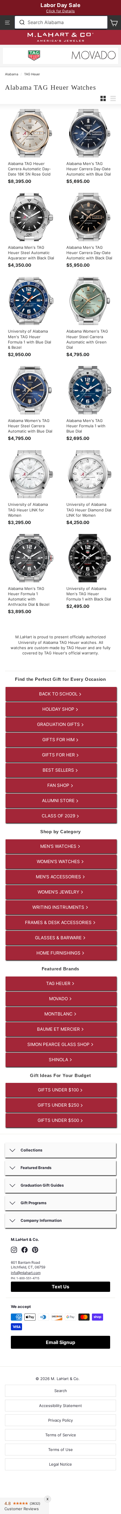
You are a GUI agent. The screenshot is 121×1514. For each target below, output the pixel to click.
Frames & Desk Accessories (59, 922)
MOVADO (59, 998)
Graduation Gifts (59, 724)
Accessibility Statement (60, 1405)
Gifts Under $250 (59, 1105)
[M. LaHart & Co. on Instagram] (14, 1250)
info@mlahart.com (26, 1272)
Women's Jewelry (59, 892)
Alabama (11, 74)
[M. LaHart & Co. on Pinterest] (35, 1250)
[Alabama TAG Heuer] (34, 56)
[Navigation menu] (7, 22)
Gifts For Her (59, 755)
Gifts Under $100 (59, 1090)
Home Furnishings (59, 953)
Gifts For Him (59, 739)
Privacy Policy (60, 1420)
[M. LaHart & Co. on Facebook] (24, 1250)
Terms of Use (60, 1449)
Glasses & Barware (59, 937)
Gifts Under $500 (59, 1120)
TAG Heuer (32, 74)
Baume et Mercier (59, 1029)
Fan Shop (58, 785)
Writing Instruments (58, 907)
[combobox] (61, 22)
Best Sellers (59, 770)
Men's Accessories (59, 877)
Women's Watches (59, 861)
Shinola (59, 1059)
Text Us (60, 1287)
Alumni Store (59, 800)
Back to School (59, 694)
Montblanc (59, 1014)
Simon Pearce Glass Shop (59, 1044)
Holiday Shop (58, 709)
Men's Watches (59, 846)
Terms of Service (60, 1435)
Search (60, 1390)
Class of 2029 (59, 816)
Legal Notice (60, 1464)
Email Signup (60, 1342)
